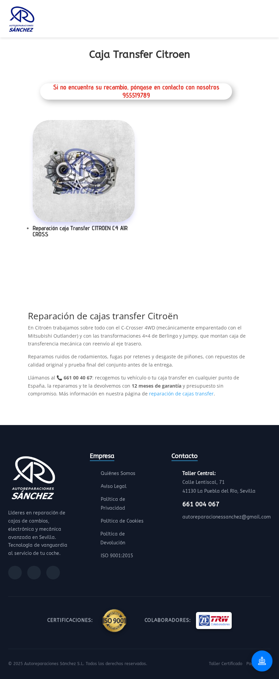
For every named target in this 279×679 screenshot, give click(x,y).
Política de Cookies (122, 521)
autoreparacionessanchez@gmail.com (226, 517)
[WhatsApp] (53, 572)
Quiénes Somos (118, 473)
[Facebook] (15, 572)
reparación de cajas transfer (181, 393)
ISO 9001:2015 (117, 556)
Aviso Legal (114, 486)
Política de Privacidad (113, 503)
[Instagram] (34, 572)
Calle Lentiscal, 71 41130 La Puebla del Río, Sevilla (219, 482)
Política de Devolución (112, 538)
